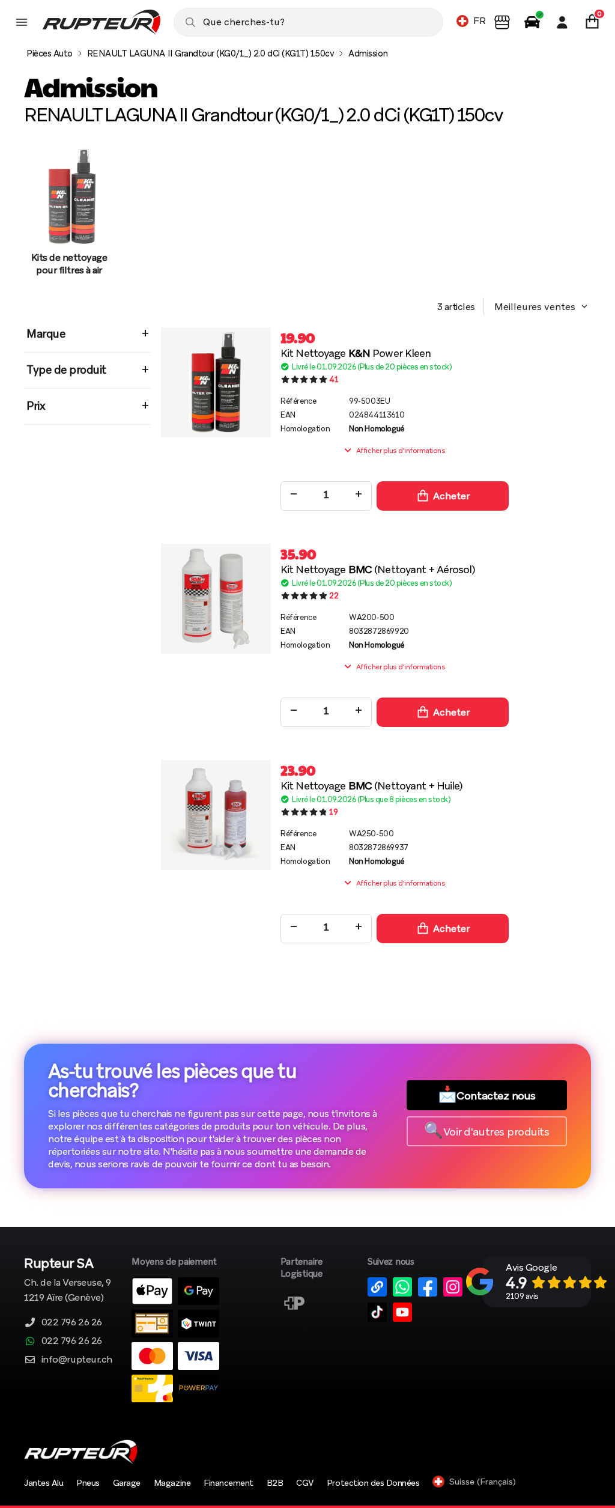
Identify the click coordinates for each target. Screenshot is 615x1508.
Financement (228, 1482)
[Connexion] (562, 22)
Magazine (172, 1482)
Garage (127, 1482)
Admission (367, 53)
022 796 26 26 (71, 1322)
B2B (275, 1482)
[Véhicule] (532, 22)
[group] (69, 218)
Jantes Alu (43, 1482)
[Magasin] (502, 22)
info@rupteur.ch (76, 1359)
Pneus (88, 1482)
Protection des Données (373, 1482)
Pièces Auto (49, 53)
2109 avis (522, 1296)
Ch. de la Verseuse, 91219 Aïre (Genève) (67, 1280)
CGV (305, 1482)
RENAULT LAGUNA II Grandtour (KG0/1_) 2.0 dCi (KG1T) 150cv (211, 53)
